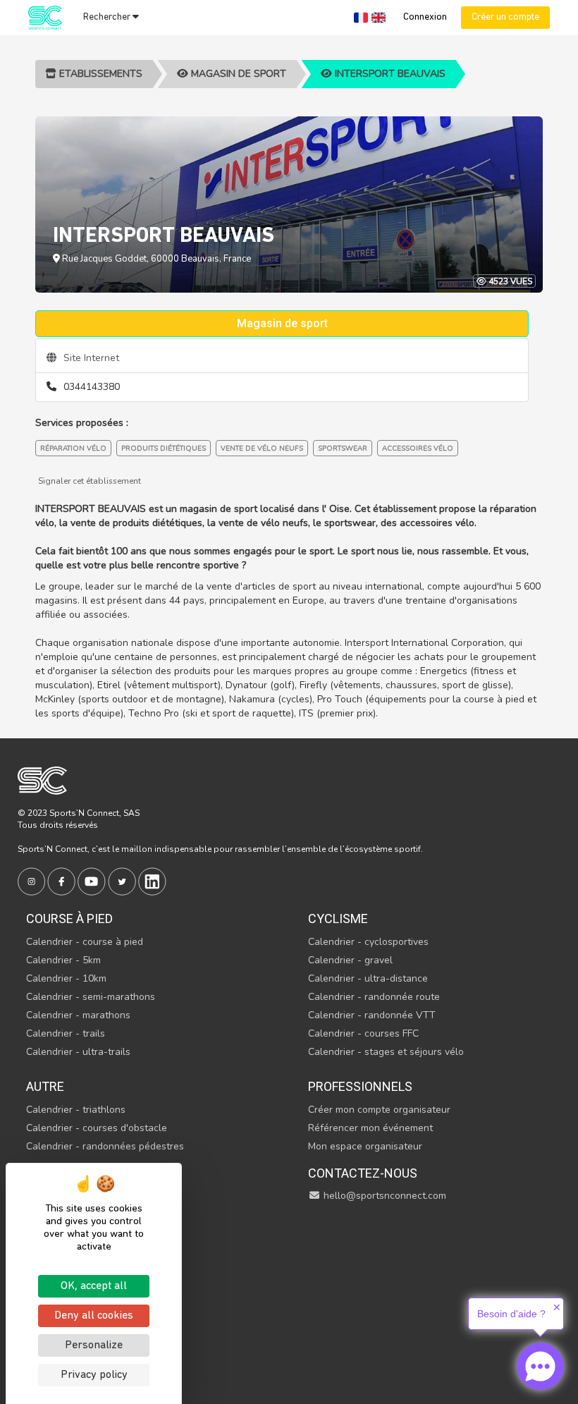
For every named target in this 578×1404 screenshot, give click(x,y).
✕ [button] (557, 1307)
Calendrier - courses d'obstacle (96, 1128)
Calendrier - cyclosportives (368, 941)
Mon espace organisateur (365, 1146)
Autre (45, 1086)
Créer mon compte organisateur (379, 1109)
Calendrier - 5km (63, 960)
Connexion (425, 17)
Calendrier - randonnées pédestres (105, 1146)
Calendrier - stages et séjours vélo (386, 1051)
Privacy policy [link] (94, 1375)
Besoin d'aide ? (511, 1313)
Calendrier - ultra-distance (368, 978)
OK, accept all (94, 1286)
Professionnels (360, 1086)
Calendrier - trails (65, 1033)
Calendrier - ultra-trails (78, 1051)
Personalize (94, 1345)
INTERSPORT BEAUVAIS (388, 73)
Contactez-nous (362, 1173)
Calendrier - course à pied (84, 941)
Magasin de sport (237, 73)
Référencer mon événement (370, 1128)
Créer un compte (505, 17)
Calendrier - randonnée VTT (372, 1015)
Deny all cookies (93, 1315)
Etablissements (99, 73)
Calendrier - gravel (350, 960)
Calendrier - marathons (78, 1015)
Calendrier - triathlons (75, 1109)
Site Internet (90, 358)
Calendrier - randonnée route (374, 996)
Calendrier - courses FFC (363, 1033)
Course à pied (69, 918)
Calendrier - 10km (66, 978)
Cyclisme (338, 918)
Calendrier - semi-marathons (90, 996)
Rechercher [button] (108, 17)
